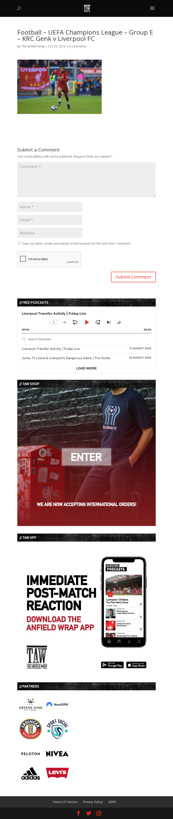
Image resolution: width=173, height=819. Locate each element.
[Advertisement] (66, 120)
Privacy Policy (93, 802)
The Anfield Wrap (33, 46)
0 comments (77, 46)
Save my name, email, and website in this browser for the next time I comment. (76, 243)
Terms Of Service (65, 802)
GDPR (112, 802)
